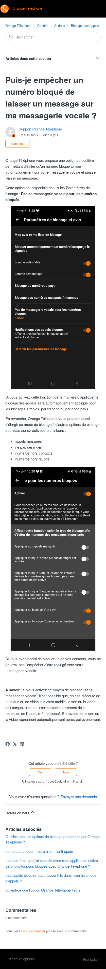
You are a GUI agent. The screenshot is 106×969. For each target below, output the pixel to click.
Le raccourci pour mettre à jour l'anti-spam (39, 851)
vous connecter (34, 931)
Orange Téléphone (18, 25)
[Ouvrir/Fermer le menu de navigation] (97, 9)
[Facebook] (7, 744)
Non (66, 772)
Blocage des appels (85, 25)
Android (59, 25)
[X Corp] (15, 744)
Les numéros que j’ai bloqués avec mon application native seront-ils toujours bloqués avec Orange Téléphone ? (51, 863)
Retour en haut (17, 812)
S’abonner (18, 143)
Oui (40, 772)
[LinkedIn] (22, 744)
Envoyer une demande (78, 796)
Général (42, 25)
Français (90, 959)
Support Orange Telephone (40, 128)
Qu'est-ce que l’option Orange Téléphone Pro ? (42, 890)
